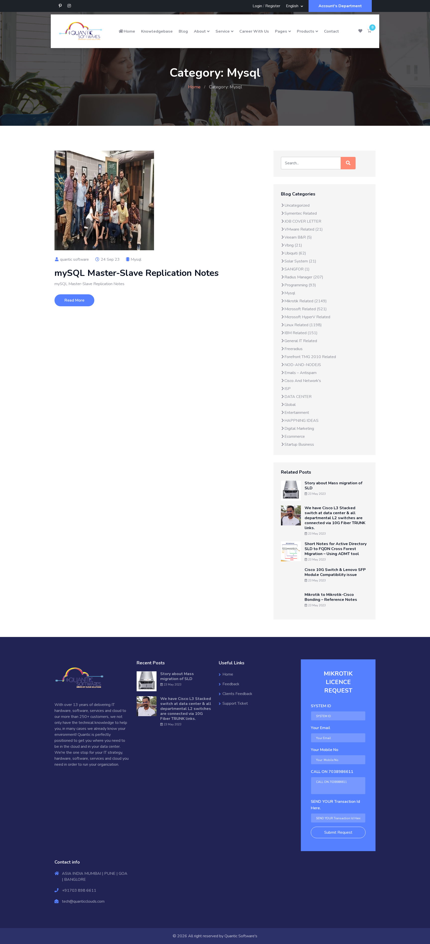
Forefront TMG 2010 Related (310, 357)
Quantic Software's (240, 936)
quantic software (74, 259)
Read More (74, 300)
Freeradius (293, 349)
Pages (281, 31)
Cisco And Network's (302, 380)
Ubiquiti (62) (295, 253)
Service (222, 31)
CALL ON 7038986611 (332, 771)
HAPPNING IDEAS (301, 420)
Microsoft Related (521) (305, 309)
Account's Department (340, 6)
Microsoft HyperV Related (307, 317)
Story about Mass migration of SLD (333, 485)
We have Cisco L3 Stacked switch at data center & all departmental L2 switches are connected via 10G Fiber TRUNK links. (335, 518)
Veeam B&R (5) (298, 237)
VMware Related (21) (303, 229)
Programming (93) (300, 285)
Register (272, 6)
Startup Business (299, 444)
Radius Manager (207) (303, 277)
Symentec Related (300, 213)
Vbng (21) (293, 245)
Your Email (320, 728)
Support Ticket (235, 703)
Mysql (136, 259)
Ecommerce (294, 436)
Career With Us (254, 31)
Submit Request (338, 832)
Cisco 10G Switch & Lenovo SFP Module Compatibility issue (335, 572)
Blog (183, 31)
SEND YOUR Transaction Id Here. (335, 805)
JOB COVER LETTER (302, 221)
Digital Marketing (299, 428)
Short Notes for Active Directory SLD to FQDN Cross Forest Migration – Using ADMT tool (336, 549)
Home (129, 31)
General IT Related (300, 341)
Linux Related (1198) (303, 325)
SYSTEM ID (321, 706)
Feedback (230, 684)
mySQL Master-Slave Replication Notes (136, 273)
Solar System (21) (300, 261)
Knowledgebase (157, 31)
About (200, 31)
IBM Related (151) (301, 333)
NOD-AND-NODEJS (302, 365)
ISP (287, 388)
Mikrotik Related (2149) (305, 301)
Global (290, 404)
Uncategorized (297, 205)
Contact (331, 31)
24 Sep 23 (110, 259)
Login (257, 6)
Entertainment (296, 412)
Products (305, 31)
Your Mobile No (324, 750)
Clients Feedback (237, 693)
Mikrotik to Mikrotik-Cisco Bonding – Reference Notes (331, 597)
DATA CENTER (298, 396)
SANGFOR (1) (297, 269)
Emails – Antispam (300, 373)
